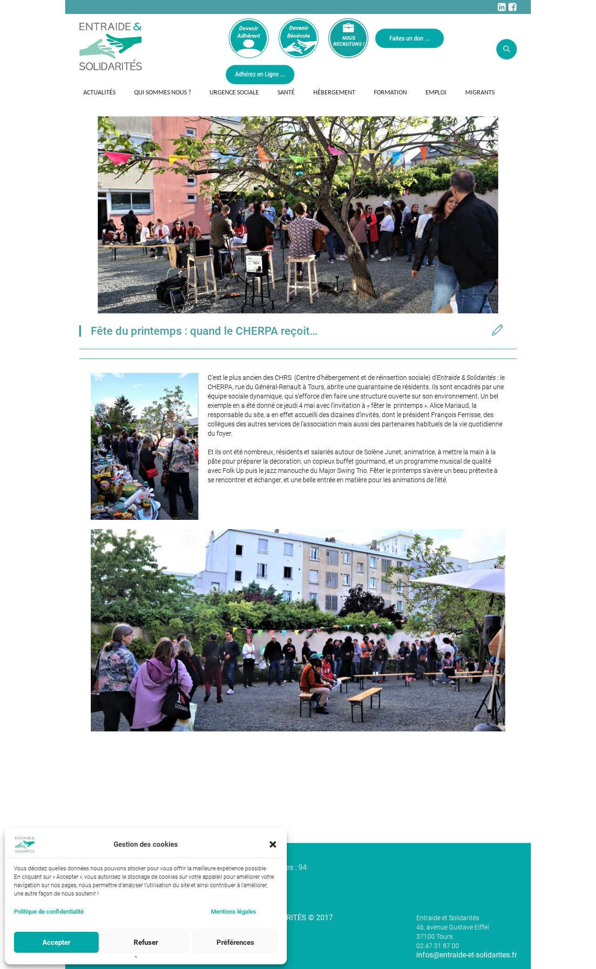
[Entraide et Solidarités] (110, 45)
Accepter (56, 942)
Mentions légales (233, 911)
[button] (273, 844)
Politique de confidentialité (49, 911)
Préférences (235, 942)
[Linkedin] (501, 7)
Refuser (146, 942)
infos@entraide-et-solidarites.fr (466, 954)
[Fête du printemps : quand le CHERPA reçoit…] (298, 214)
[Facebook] (512, 7)
